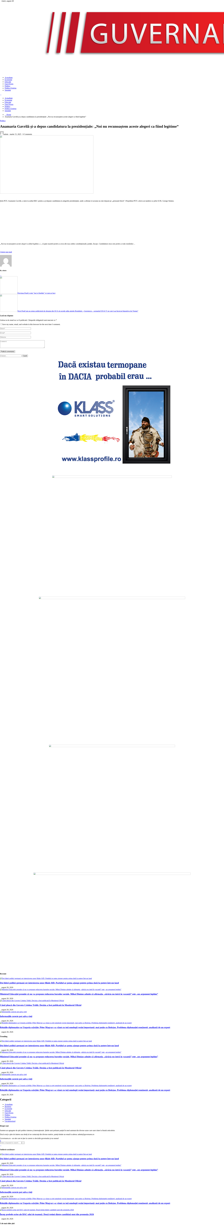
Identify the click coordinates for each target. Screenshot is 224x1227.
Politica (7, 86)
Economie (8, 80)
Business (8, 1107)
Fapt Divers (9, 84)
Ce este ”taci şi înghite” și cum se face (36, 293)
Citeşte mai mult (6, 252)
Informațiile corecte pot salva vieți (16, 1016)
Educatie (8, 82)
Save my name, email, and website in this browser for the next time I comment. (31, 324)
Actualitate (9, 78)
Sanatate (8, 90)
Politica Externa (10, 88)
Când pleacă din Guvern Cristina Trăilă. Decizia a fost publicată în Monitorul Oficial (40, 1005)
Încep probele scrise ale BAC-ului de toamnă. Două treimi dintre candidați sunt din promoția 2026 (47, 1214)
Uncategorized (10, 1121)
